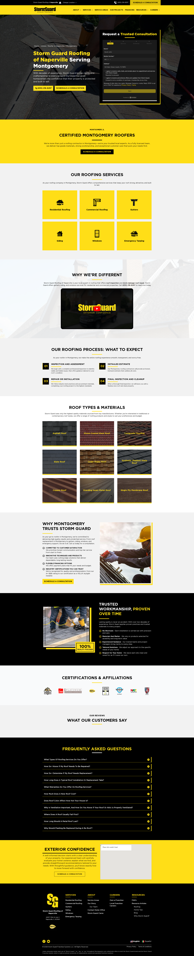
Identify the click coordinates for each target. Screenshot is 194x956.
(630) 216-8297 (123, 2)
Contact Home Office (96, 910)
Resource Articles (139, 903)
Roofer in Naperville (56, 46)
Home (36, 46)
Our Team (94, 907)
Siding (68, 910)
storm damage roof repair (133, 283)
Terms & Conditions (145, 946)
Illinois (43, 46)
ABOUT (76, 10)
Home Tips (138, 910)
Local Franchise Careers (116, 905)
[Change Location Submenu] (75, 2)
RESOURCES (141, 10)
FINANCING (129, 10)
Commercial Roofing (73, 903)
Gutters (68, 907)
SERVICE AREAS (101, 10)
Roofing (137, 907)
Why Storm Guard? (141, 916)
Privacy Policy (131, 946)
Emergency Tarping (73, 916)
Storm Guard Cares (95, 913)
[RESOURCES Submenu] (147, 10)
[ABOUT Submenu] (80, 10)
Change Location (69, 2)
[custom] (43, 941)
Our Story (92, 903)
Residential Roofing (73, 900)
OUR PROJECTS (116, 10)
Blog (136, 913)
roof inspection (112, 283)
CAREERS (154, 10)
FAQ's (134, 900)
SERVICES (87, 10)
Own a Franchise (116, 900)
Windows (69, 913)
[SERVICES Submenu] (92, 10)
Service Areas (93, 900)
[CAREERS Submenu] (159, 10)
